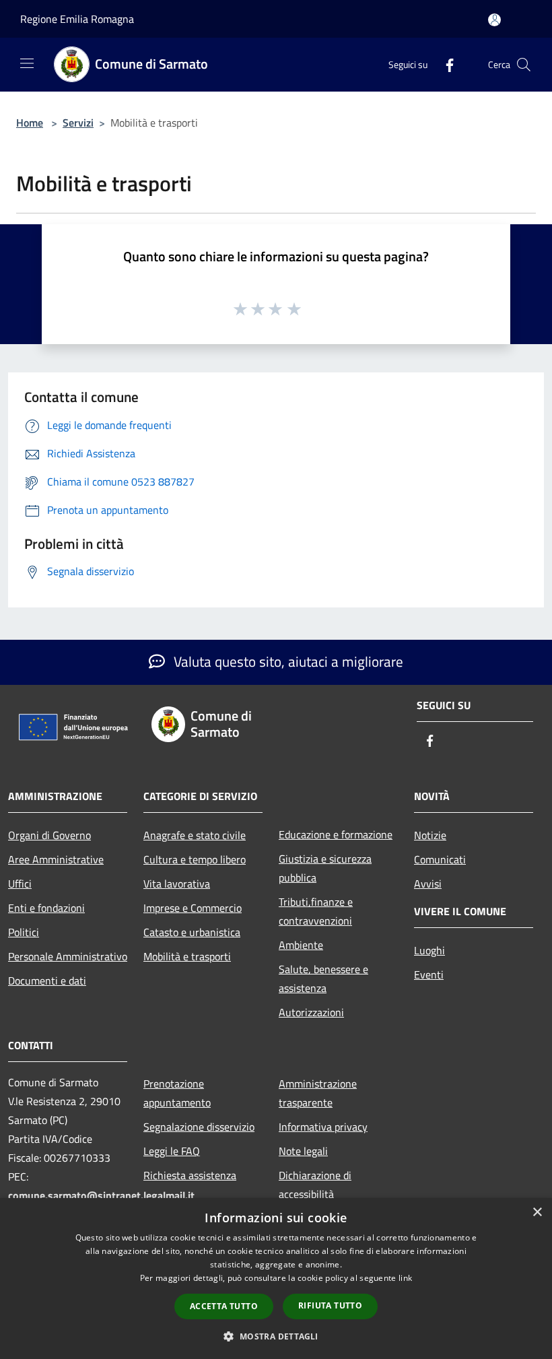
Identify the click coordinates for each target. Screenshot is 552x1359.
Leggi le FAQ (171, 1151)
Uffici (20, 883)
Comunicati (440, 859)
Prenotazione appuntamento (177, 1093)
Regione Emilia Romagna (77, 19)
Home (29, 122)
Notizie (430, 835)
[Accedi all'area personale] (494, 19)
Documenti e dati (47, 980)
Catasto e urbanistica (191, 932)
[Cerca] (524, 65)
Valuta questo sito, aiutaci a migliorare (286, 661)
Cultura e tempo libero (194, 859)
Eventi (429, 974)
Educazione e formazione (335, 834)
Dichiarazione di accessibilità (315, 1184)
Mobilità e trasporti (187, 956)
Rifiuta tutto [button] (330, 1305)
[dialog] (276, 1278)
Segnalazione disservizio (198, 1127)
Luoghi (429, 950)
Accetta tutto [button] (224, 1306)
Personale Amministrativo (67, 956)
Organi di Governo (49, 835)
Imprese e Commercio (192, 908)
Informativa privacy (323, 1127)
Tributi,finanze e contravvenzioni (316, 911)
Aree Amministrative (56, 859)
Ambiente (301, 945)
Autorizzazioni (311, 1012)
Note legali (303, 1151)
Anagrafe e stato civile (194, 835)
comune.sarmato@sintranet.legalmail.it (101, 1195)
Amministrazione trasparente (318, 1093)
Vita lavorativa (176, 883)
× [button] (537, 1212)
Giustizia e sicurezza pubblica (325, 868)
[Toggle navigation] (27, 63)
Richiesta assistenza (189, 1175)
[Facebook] (444, 64)
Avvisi (428, 883)
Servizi (78, 122)
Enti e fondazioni (46, 908)
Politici (23, 932)
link (405, 1278)
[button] (276, 1336)
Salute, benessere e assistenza (323, 978)
